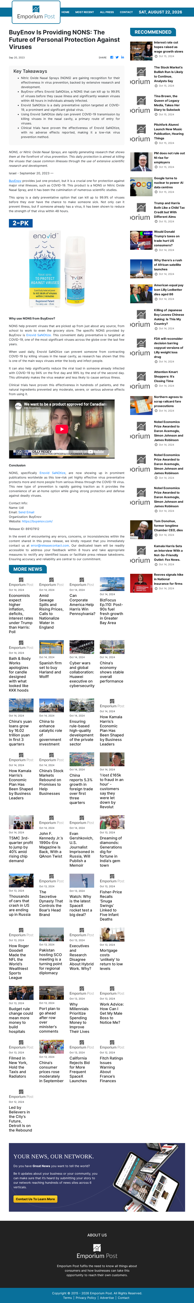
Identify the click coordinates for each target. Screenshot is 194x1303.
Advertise (107, 1298)
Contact (126, 12)
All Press (107, 12)
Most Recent (84, 12)
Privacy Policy (86, 1298)
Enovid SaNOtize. (39, 335)
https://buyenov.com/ (37, 521)
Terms (67, 1298)
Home (65, 12)
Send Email (26, 512)
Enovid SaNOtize (52, 473)
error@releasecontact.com (50, 545)
